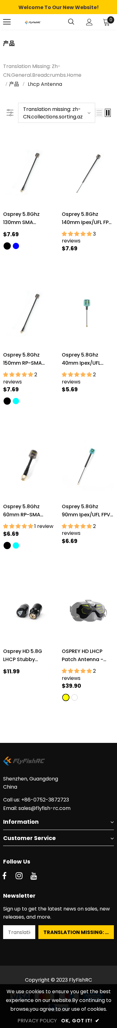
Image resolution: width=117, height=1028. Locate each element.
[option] (58, 7)
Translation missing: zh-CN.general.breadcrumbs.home (42, 71)
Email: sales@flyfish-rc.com (37, 808)
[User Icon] (89, 22)
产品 (14, 84)
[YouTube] (33, 876)
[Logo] (33, 22)
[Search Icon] (71, 22)
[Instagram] (19, 876)
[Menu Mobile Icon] (7, 22)
